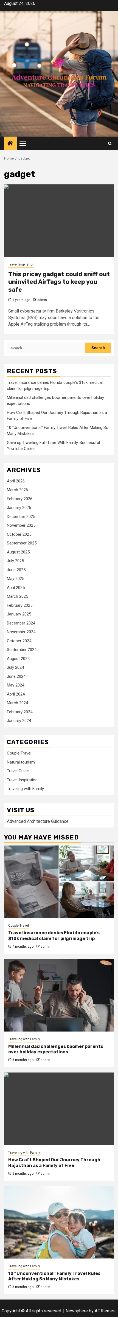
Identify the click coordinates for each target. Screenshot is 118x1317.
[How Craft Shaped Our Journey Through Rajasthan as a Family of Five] (59, 1109)
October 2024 (19, 640)
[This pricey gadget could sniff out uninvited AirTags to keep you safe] (59, 220)
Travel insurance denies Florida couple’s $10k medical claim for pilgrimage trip (54, 935)
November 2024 (21, 631)
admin (42, 300)
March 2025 (17, 596)
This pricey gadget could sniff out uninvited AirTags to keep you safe (59, 281)
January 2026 (19, 507)
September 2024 (21, 649)
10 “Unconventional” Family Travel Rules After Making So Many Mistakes (54, 1276)
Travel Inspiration (21, 264)
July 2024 (15, 667)
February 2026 (19, 498)
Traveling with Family (25, 788)
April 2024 (16, 694)
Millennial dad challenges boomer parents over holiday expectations (55, 1049)
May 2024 (15, 685)
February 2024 (19, 711)
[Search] (109, 143)
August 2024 (18, 658)
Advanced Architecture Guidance (38, 821)
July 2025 (15, 560)
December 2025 (21, 516)
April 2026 (16, 481)
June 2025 (16, 569)
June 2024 (16, 676)
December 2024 (21, 623)
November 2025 (21, 525)
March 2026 (17, 489)
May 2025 (15, 578)
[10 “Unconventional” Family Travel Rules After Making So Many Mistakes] (59, 1222)
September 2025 (21, 543)
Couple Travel (19, 753)
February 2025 (19, 605)
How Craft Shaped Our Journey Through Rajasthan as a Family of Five (54, 1162)
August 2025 (18, 552)
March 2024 (17, 702)
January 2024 (19, 720)
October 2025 (19, 534)
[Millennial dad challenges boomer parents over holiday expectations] (59, 995)
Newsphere (77, 1310)
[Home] (10, 144)
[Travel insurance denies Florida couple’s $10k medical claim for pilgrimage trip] (59, 881)
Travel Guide (18, 770)
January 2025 (19, 614)
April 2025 (16, 587)
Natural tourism (21, 762)
